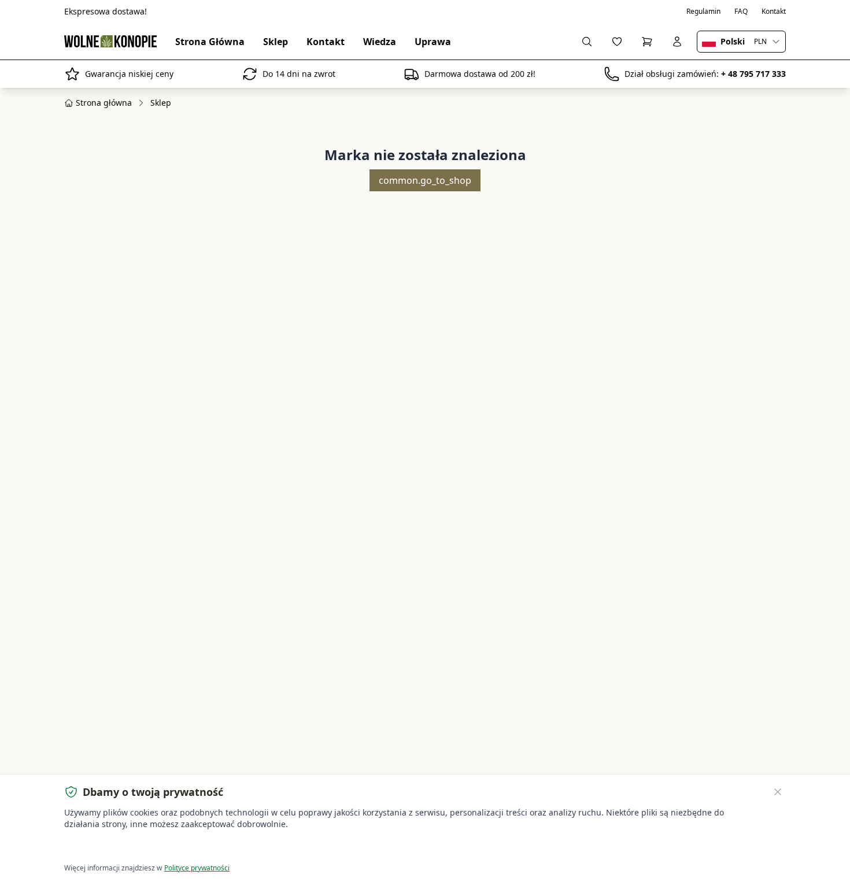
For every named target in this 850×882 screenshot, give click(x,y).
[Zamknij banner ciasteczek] (778, 792)
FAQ (741, 11)
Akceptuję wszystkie (107, 848)
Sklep (275, 41)
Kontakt (774, 11)
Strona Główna (210, 41)
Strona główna (104, 102)
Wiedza (379, 41)
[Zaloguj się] (677, 41)
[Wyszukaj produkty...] (586, 41)
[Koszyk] (647, 41)
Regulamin (703, 11)
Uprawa (433, 41)
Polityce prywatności (197, 868)
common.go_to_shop (425, 180)
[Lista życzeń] (617, 41)
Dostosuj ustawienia (196, 848)
